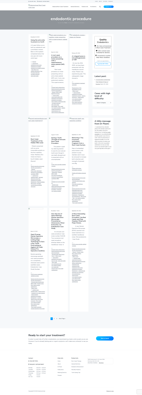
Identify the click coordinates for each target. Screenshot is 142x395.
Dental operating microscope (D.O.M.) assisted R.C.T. (58, 89)
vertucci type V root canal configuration (57, 269)
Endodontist (34, 182)
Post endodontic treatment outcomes (78, 84)
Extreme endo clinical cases (78, 181)
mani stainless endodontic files (58, 101)
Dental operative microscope (78, 188)
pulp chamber (54, 106)
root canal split (54, 267)
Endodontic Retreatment (78, 366)
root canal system (76, 278)
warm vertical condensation (57, 112)
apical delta (55, 257)
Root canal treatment (77, 102)
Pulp (73, 198)
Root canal (60, 106)
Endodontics (75, 195)
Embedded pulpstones (77, 190)
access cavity (56, 95)
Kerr (41, 71)
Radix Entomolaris (55, 93)
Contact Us (108, 6)
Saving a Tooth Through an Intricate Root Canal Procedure (58, 140)
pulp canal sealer (35, 76)
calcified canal (55, 185)
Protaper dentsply (35, 73)
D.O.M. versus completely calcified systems (37, 275)
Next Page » (62, 319)
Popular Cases (40, 283)
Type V (53, 256)
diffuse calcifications (76, 263)
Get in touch (105, 338)
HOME (96, 1)
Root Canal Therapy (76, 361)
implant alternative (35, 71)
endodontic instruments (56, 98)
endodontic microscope (36, 65)
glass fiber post (35, 69)
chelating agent (34, 177)
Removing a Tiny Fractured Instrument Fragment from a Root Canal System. (79, 141)
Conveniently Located (103, 55)
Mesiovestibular (41, 182)
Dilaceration (54, 172)
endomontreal (81, 271)
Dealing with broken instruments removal (77, 169)
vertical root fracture (77, 103)
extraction (74, 97)
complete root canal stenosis (38, 293)
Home (59, 361)
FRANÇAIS (110, 1)
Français (60, 375)
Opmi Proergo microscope (37, 299)
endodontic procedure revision (38, 68)
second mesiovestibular (36, 185)
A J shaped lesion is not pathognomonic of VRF (78, 58)
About (59, 364)
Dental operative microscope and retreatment (78, 178)
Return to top (110, 391)
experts (83, 96)
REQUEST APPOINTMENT (43, 1)
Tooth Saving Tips (76, 372)
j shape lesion (81, 97)
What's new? (75, 91)
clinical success (41, 291)
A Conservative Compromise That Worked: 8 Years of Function (103, 82)
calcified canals (34, 291)
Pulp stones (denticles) (36, 171)
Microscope (33, 183)
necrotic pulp (54, 261)
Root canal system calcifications (76, 200)
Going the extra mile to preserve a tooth (38, 41)
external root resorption (77, 272)
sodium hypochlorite (56, 109)
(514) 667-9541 (32, 1)
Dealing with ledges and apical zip (79, 174)
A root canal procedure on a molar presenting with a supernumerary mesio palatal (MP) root (57, 60)
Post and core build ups (56, 175)
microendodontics (76, 196)
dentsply (41, 177)
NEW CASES (59, 92)
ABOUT (100, 1)
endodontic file (75, 264)
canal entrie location (76, 260)
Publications (61, 369)
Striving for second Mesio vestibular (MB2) (36, 173)
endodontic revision (76, 96)
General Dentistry (76, 364)
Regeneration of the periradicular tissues (76, 88)
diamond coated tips (35, 179)
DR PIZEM (105, 1)
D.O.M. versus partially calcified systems (58, 165)
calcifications (35, 175)
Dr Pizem (60, 366)
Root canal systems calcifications (35, 286)
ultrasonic (33, 186)
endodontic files (75, 266)
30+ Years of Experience (104, 46)
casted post (35, 63)
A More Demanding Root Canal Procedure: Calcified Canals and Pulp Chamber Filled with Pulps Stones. (79, 218)
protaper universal (35, 74)
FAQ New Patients (76, 369)
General (34, 61)
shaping (63, 108)
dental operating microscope (58, 186)
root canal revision (76, 100)
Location (39, 298)
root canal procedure (56, 108)
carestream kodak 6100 (56, 97)
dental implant (77, 92)
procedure (53, 189)
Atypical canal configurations (58, 87)
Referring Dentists (62, 372)
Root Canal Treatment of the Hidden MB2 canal (37, 141)
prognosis (59, 189)
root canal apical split (56, 264)
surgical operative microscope (38, 308)
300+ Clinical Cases (104, 51)
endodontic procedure (36, 66)
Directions (101, 362)
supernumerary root (56, 111)
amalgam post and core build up (57, 182)
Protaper (39, 183)
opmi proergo (75, 275)
